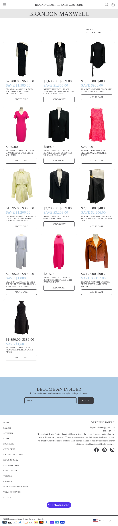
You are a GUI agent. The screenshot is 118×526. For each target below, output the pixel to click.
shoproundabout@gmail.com (102, 427)
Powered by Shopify (36, 519)
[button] (5, 5)
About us (8, 433)
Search (7, 428)
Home (6, 423)
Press (6, 439)
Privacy (7, 498)
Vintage (7, 476)
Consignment (10, 471)
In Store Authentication (15, 487)
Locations (8, 444)
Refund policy (10, 460)
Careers (7, 481)
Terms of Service (11, 492)
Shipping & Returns (13, 455)
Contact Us (9, 449)
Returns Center (11, 465)
